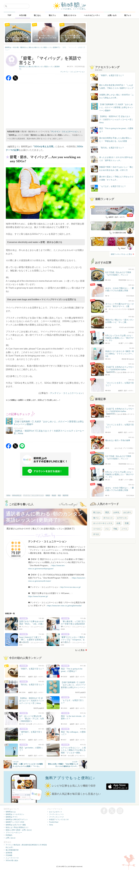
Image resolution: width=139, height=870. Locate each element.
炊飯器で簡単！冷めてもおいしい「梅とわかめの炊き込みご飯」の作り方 (113, 168)
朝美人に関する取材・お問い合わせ (19, 830)
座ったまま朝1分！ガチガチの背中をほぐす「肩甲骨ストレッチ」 (116, 158)
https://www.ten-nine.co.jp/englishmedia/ (64, 605)
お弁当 (116, 512)
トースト (97, 529)
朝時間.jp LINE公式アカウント (17, 819)
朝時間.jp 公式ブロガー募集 (16, 825)
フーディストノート (56, 814)
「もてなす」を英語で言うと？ (112, 186)
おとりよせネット (55, 812)
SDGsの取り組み (12, 860)
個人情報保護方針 (12, 850)
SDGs (8, 495)
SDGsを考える (16, 495)
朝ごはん (97, 512)
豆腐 (127, 523)
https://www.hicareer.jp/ (38, 596)
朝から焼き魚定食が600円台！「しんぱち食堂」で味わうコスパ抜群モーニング (116, 86)
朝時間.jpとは (11, 812)
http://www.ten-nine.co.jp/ (70, 587)
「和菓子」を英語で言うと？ (111, 75)
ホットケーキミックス (102, 523)
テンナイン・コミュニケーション (72, 72)
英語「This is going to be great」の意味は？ (116, 129)
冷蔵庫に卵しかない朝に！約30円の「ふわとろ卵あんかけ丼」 (116, 96)
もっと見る (80, 650)
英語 (59, 495)
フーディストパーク (56, 817)
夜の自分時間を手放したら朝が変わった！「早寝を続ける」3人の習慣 (115, 139)
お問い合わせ (10, 838)
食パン (96, 518)
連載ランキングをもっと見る (121, 254)
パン (107, 529)
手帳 (115, 529)
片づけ (96, 534)
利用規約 (9, 835)
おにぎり (127, 512)
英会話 (54, 495)
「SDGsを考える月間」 (43, 146)
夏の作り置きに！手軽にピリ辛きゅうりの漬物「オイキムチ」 (116, 178)
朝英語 (48, 495)
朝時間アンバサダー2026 (15, 822)
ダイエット (108, 518)
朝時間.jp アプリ (12, 817)
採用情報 (9, 853)
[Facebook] (8, 80)
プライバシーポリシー (14, 833)
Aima (51, 825)
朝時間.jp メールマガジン (15, 814)
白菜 (118, 523)
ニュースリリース (12, 858)
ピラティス (122, 518)
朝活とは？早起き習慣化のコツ (17, 827)
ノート (124, 529)
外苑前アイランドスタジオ (59, 819)
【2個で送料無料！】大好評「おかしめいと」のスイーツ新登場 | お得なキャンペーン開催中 (116, 107)
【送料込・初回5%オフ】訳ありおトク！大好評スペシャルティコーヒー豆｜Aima (116, 119)
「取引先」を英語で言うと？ (111, 148)
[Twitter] (15, 80)
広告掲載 (9, 855)
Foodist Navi (53, 822)
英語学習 (65, 495)
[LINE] (22, 448)
